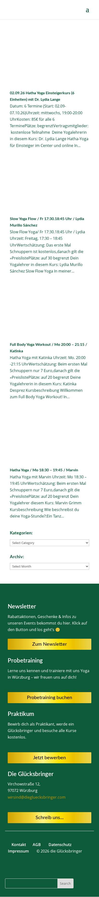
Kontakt (19, 844)
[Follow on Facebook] (40, 865)
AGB (37, 844)
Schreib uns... (50, 817)
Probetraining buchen (49, 697)
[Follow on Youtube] (59, 865)
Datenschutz (60, 844)
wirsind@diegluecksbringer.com (37, 797)
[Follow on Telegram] (30, 865)
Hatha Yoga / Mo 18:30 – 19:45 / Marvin (44, 470)
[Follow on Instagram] (50, 865)
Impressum (18, 851)
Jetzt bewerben (49, 757)
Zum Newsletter (49, 644)
